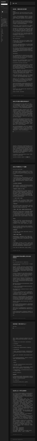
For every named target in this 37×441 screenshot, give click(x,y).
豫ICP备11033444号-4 (15, 439)
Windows (2, 21)
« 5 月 (1, 15)
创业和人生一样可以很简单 (19, 390)
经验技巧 (2, 40)
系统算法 (2, 39)
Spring (5, 20)
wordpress (5, 21)
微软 (3, 23)
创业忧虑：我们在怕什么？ (19, 324)
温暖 (6, 24)
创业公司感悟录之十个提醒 (19, 167)
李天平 (27, 247)
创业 (6, 22)
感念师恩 (5, 23)
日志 (17, 95)
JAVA (6, 19)
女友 (1, 23)
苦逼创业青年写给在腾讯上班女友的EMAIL (22, 256)
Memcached (2, 20)
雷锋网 (1, 26)
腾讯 (24, 318)
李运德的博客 (3, 1)
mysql (3, 20)
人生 (19, 434)
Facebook (2, 19)
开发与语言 (2, 33)
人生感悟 (4, 22)
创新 (22, 95)
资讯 (1, 41)
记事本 (19, 95)
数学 (1, 34)
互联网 (2, 22)
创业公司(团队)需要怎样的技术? (21, 101)
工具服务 (2, 32)
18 (2, 11)
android (4, 18)
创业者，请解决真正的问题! (20, 9)
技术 (6, 23)
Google (5, 19)
